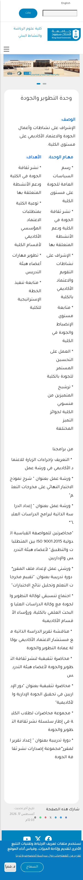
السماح (32, 867)
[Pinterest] (45, 819)
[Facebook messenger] (61, 819)
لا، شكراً (10, 867)
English (65, 3)
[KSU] (64, 33)
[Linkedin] (55, 819)
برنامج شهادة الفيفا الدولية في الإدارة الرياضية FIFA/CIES (41, 75)
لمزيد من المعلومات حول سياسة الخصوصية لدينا (48, 856)
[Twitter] (50, 819)
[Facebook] (66, 819)
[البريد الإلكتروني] (35, 819)
